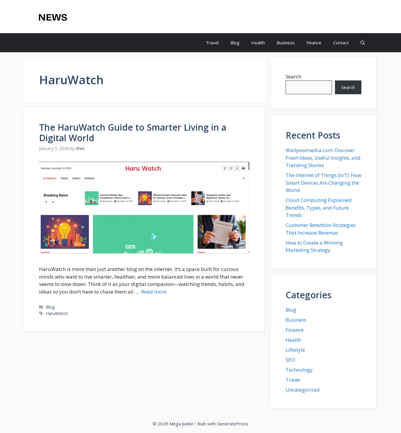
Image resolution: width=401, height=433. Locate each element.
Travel (212, 43)
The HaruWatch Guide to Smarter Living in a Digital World (132, 132)
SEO (290, 359)
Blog (235, 43)
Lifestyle (295, 349)
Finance (313, 43)
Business (286, 43)
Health (258, 43)
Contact (341, 43)
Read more (153, 291)
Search (293, 76)
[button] (363, 42)
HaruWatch (57, 313)
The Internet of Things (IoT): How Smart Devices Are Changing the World (323, 182)
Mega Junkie (95, 17)
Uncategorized (303, 389)
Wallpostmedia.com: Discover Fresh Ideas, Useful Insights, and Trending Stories (323, 158)
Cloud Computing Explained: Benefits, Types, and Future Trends (319, 207)
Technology (299, 369)
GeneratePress (232, 424)
